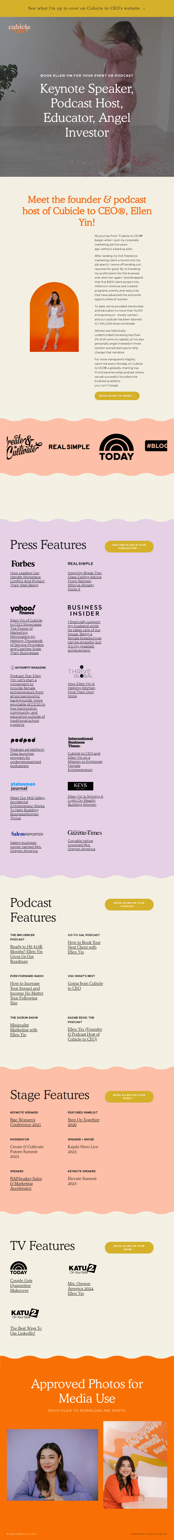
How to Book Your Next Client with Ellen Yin (84, 947)
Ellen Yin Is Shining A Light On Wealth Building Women (85, 800)
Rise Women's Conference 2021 (25, 1122)
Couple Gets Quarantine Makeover (21, 1285)
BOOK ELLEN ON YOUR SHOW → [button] (129, 1248)
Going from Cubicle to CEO (85, 986)
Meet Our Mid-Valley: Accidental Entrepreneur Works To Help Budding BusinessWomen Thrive (27, 808)
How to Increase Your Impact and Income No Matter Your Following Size (26, 993)
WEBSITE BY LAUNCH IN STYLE (149, 1534)
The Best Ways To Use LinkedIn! (26, 1331)
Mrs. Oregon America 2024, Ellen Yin (81, 1288)
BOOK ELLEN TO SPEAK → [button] (117, 395)
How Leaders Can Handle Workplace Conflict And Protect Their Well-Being (27, 579)
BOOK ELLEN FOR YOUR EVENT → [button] (129, 1097)
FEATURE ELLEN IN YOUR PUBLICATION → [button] (129, 547)
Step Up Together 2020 (83, 1122)
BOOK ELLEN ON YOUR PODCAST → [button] (129, 904)
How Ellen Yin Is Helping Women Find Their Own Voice (81, 690)
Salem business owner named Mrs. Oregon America (25, 847)
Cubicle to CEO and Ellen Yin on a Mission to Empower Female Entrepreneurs (85, 761)
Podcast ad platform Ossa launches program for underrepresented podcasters (27, 758)
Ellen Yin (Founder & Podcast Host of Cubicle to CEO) (85, 1034)
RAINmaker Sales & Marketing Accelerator (26, 1183)
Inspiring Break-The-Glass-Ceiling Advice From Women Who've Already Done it (85, 581)
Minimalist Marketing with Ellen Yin (23, 1030)
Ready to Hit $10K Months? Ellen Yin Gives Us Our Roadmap (26, 954)
